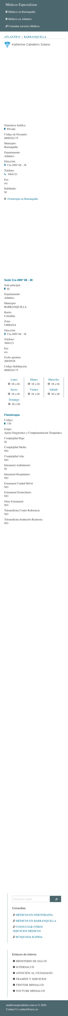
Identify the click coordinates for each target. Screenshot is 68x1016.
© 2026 (26, 1005)
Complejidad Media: (15, 447)
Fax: (6, 179)
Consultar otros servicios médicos (28, 929)
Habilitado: (10, 188)
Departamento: (12, 152)
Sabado (54, 389)
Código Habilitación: (15, 366)
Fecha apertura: (12, 357)
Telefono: (9, 170)
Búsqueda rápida (29, 937)
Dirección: (10, 161)
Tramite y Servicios (31, 979)
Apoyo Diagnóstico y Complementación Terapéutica (33, 432)
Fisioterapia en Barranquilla (22, 199)
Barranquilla (35, 37)
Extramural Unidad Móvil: (18, 483)
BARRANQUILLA (15, 307)
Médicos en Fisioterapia (34, 915)
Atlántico (12, 37)
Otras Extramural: (14, 501)
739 (9, 423)
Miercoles (53, 379)
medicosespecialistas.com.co (21, 1005)
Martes (34, 379)
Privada (11, 129)
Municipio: (10, 143)
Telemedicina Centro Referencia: (22, 510)
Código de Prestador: (15, 134)
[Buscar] (55, 899)
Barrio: (8, 312)
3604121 (12, 174)
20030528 (9, 361)
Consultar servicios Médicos (24, 26)
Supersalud (25, 967)
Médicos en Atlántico (20, 19)
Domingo (14, 399)
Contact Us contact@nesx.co (22, 1009)
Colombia (9, 316)
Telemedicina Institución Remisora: (23, 519)
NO (6, 450)
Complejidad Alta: (14, 456)
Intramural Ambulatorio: (17, 465)
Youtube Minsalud (30, 991)
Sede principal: (12, 285)
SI (5, 192)
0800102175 (11, 138)
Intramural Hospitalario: (17, 474)
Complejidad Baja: (14, 438)
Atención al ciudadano (34, 973)
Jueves (14, 389)
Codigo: (8, 420)
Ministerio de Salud (31, 961)
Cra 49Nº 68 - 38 (16, 165)
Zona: (7, 321)
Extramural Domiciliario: (18, 492)
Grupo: (8, 429)
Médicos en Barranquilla (21, 11)
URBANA (10, 325)
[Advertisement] (34, 84)
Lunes (14, 379)
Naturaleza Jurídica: (15, 125)
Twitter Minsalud (30, 985)
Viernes (34, 389)
